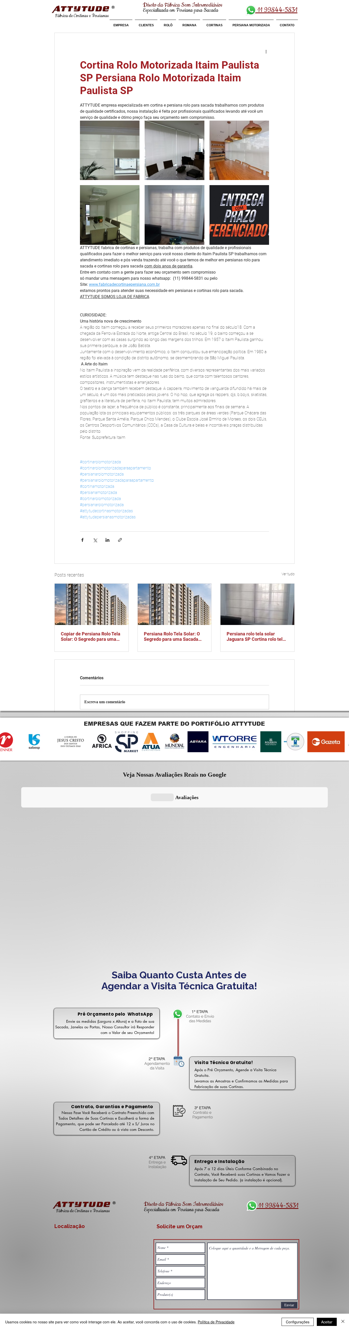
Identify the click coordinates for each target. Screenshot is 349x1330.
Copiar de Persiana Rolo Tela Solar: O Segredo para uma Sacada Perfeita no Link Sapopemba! (90, 636)
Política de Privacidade (216, 1321)
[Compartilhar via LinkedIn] (107, 540)
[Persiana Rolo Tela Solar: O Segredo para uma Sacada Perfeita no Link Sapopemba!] (175, 604)
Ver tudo (288, 574)
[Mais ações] (266, 51)
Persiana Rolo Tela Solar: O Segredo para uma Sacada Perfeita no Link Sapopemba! (174, 636)
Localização (69, 1226)
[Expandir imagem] (109, 150)
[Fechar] (343, 1322)
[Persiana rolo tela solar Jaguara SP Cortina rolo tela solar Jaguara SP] (257, 604)
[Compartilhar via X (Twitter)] (94, 540)
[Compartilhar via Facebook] (82, 540)
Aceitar (326, 1321)
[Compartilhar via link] (120, 540)
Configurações (297, 1321)
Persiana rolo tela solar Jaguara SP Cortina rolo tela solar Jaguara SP (256, 636)
